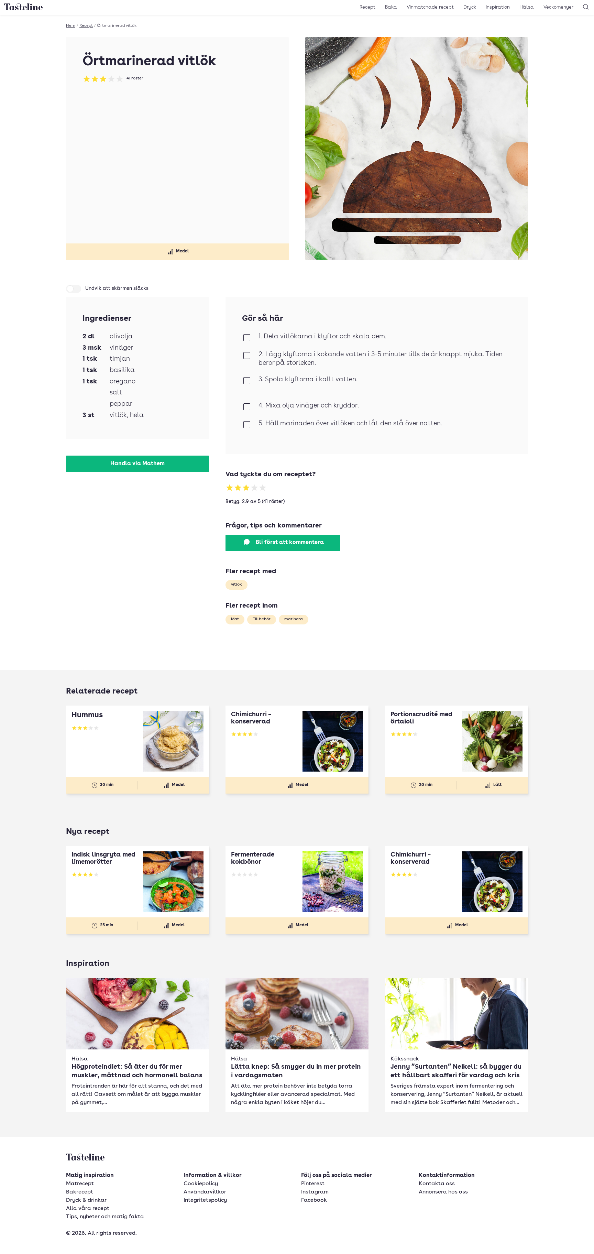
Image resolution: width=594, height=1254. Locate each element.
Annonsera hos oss (443, 1192)
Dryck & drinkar (86, 1200)
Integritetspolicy (205, 1200)
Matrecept (80, 1184)
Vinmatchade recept (430, 7)
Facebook (314, 1200)
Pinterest (312, 1184)
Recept (367, 7)
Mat (235, 619)
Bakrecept (79, 1192)
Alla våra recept (87, 1208)
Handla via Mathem (137, 464)
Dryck (469, 7)
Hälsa (526, 7)
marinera (293, 619)
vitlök (236, 584)
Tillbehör (262, 619)
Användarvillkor (205, 1192)
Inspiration (498, 7)
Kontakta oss (437, 1184)
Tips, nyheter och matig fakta (105, 1217)
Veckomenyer (558, 7)
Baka (391, 7)
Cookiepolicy (201, 1184)
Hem (70, 26)
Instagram (315, 1192)
